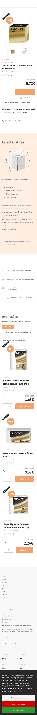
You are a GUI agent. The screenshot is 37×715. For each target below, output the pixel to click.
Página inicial (5, 10)
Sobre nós (5, 601)
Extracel (4, 594)
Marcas (4, 604)
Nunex (4, 579)
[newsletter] (34, 638)
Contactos (5, 613)
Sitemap (4, 622)
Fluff (3, 591)
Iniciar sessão (8, 327)
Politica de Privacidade (10, 692)
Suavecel (4, 582)
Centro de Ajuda (7, 619)
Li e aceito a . (17, 643)
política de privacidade (21, 643)
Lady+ (4, 585)
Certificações (6, 607)
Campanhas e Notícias (8, 610)
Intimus (4, 588)
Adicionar (23, 92)
